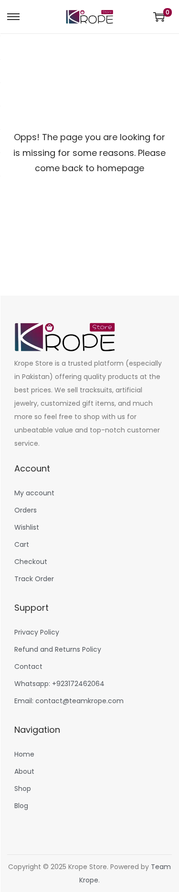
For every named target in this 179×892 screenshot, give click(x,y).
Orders (25, 510)
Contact (28, 666)
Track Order (34, 579)
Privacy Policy (36, 632)
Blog (21, 805)
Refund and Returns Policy (57, 649)
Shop (22, 788)
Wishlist (26, 527)
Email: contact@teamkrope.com (69, 701)
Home (24, 754)
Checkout (30, 561)
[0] (159, 16)
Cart (21, 544)
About (24, 771)
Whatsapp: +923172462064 (59, 683)
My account (34, 493)
